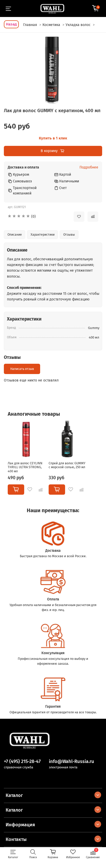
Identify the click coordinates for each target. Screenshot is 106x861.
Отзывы (69, 234)
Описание (14, 234)
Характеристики (43, 234)
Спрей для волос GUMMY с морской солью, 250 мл (67, 465)
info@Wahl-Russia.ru (71, 761)
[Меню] (8, 8)
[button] (37, 216)
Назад (11, 24)
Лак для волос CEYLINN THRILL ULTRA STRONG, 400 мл (25, 467)
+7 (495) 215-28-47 (22, 761)
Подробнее (89, 167)
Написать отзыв (22, 369)
